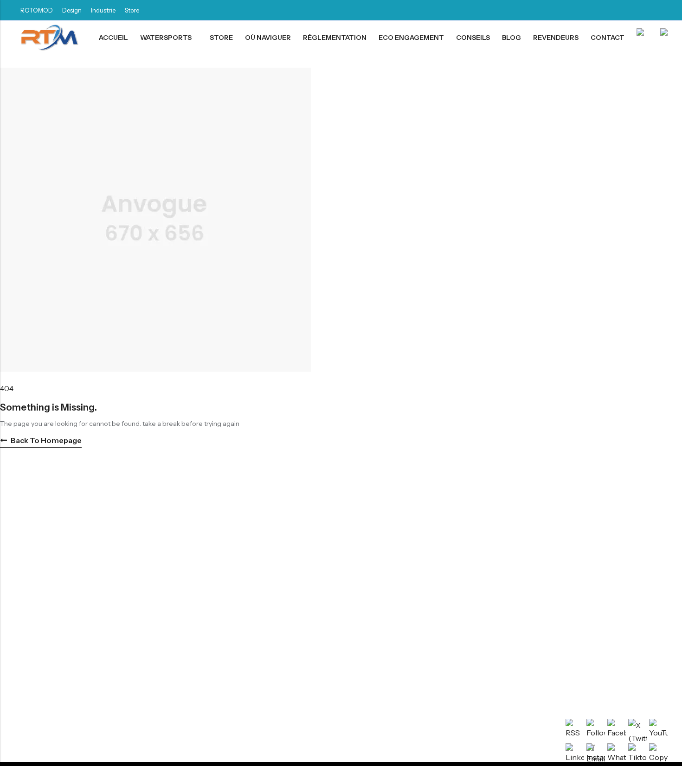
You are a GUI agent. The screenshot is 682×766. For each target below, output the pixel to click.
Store (132, 10)
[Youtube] (659, 10)
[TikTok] (625, 10)
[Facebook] (592, 10)
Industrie (103, 10)
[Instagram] (642, 10)
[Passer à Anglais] (666, 37)
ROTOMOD (36, 10)
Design (72, 10)
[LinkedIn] (608, 10)
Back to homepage (46, 440)
